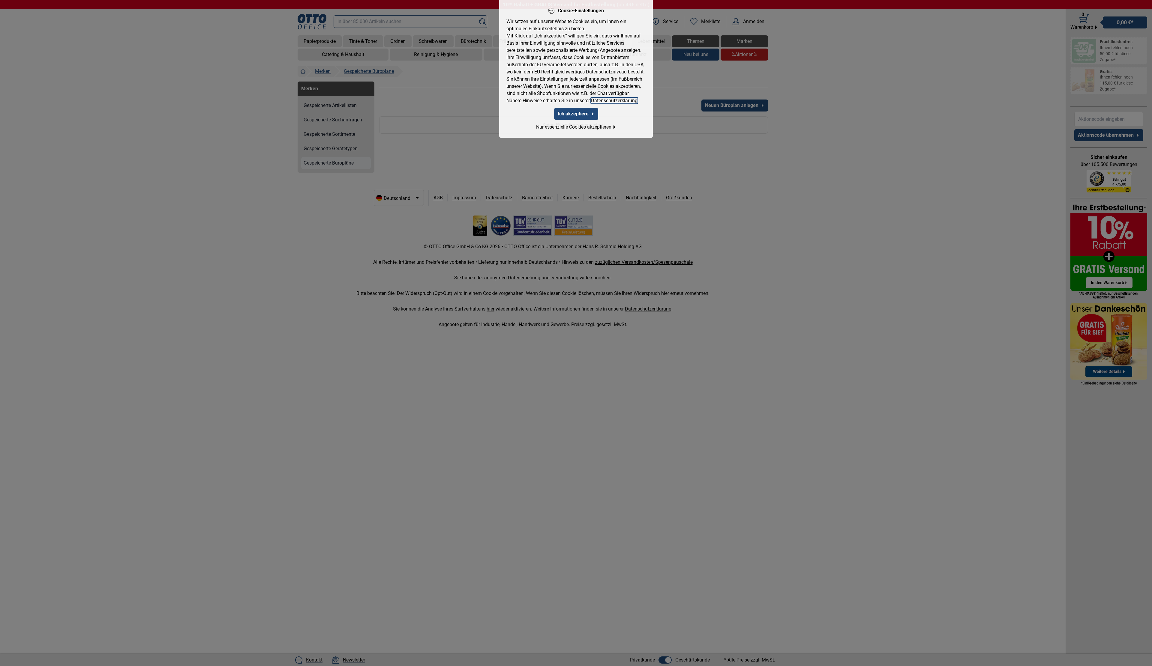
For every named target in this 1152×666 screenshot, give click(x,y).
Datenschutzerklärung (614, 100)
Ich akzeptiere (573, 114)
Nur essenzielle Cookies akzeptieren (573, 127)
